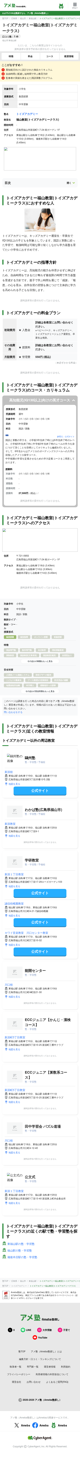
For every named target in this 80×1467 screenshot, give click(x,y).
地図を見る (14, 783)
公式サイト (40, 790)
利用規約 (65, 1366)
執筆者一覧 (15, 1366)
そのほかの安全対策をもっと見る (40, 691)
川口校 (9, 984)
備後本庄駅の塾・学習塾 (22, 1257)
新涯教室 (10, 824)
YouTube (42, 1337)
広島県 (14, 18)
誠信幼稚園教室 (14, 903)
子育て (66, 1330)
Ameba (25, 1425)
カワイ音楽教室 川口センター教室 (26, 933)
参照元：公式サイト (66, 436)
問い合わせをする (13, 712)
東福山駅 (33, 18)
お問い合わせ (34, 1381)
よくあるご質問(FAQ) (57, 1381)
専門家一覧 (32, 1366)
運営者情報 (50, 1366)
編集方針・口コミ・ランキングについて (40, 1359)
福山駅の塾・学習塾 (19, 1250)
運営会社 (16, 1381)
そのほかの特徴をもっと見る (40, 661)
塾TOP (5, 18)
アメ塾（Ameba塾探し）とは (46, 1351)
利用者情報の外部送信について (52, 1374)
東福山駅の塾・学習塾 (21, 1244)
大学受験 (47, 1330)
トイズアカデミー (27, 114)
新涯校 (9, 772)
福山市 (23, 18)
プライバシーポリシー (18, 1374)
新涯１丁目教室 (14, 874)
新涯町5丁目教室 (15, 1037)
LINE (28, 1330)
